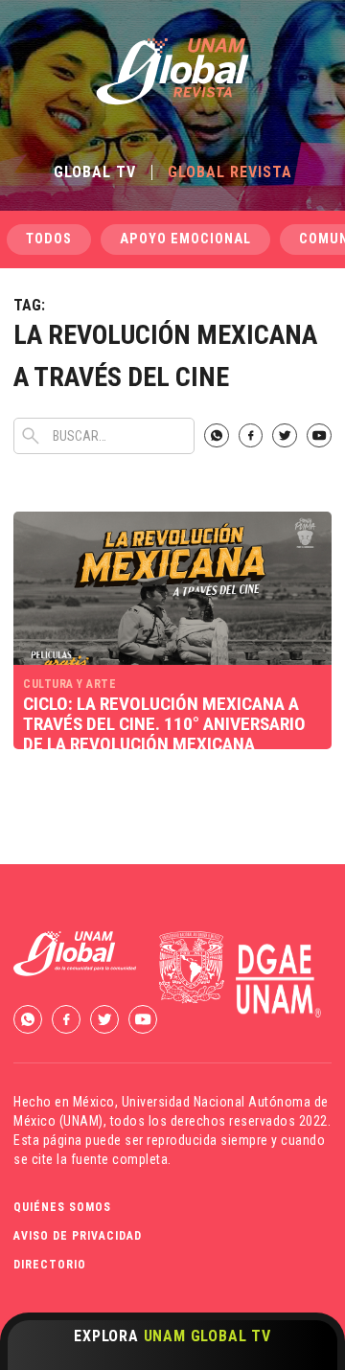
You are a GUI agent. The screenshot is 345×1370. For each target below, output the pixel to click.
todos (49, 239)
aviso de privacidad (77, 1236)
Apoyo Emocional (185, 239)
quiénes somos (62, 1207)
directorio (49, 1264)
